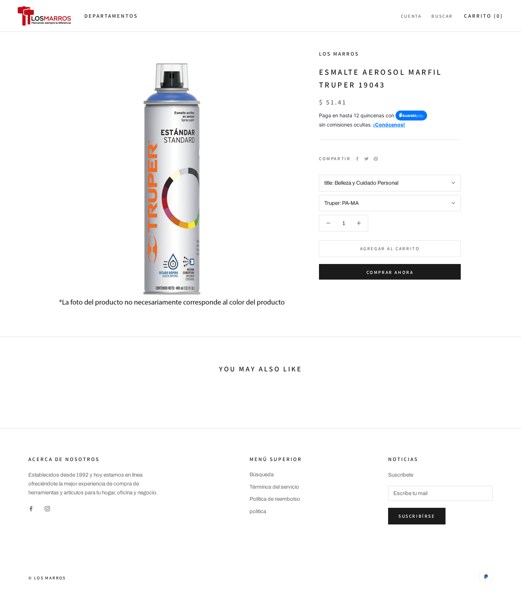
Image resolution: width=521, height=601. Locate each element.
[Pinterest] (376, 159)
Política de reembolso (275, 499)
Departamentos (111, 15)
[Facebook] (357, 159)
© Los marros (47, 577)
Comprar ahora (390, 272)
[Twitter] (366, 159)
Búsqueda (262, 474)
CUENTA (411, 16)
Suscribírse (416, 516)
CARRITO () (483, 15)
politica (258, 511)
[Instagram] (47, 508)
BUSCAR (442, 16)
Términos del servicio (274, 487)
